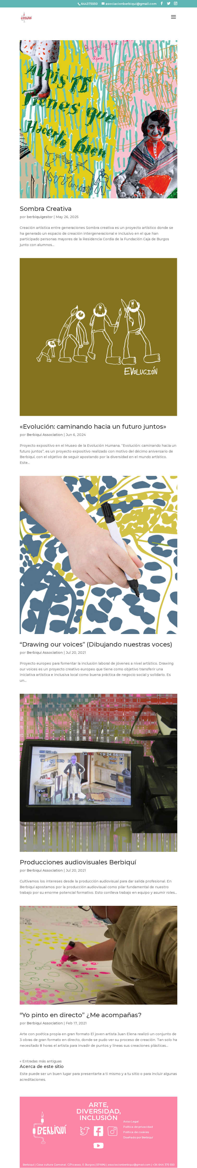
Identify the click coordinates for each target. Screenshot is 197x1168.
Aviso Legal (131, 1121)
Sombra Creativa (46, 209)
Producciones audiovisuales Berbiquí (78, 862)
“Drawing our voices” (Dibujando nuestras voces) (96, 644)
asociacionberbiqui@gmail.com (129, 1164)
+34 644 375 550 (163, 1164)
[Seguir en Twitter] (84, 1131)
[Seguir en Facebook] (98, 1131)
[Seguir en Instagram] (112, 1131)
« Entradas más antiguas (41, 1061)
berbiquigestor (40, 217)
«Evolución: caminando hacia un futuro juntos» (93, 426)
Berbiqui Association (45, 435)
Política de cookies (136, 1132)
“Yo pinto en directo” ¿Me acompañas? (81, 1015)
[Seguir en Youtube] (98, 1145)
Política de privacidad (138, 1126)
